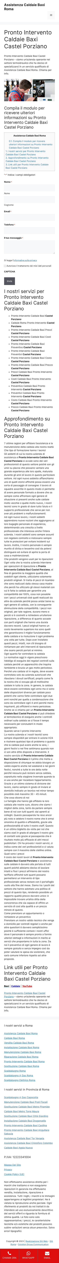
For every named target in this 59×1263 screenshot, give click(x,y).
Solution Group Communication (33, 1244)
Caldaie (15, 986)
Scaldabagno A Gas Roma (18, 1075)
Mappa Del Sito (12, 1165)
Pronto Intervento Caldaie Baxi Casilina (25, 1125)
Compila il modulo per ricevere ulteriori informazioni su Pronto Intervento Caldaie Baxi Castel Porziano (30, 144)
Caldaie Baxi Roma (14, 1038)
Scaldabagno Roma (15, 1070)
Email (7, 211)
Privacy (8, 1169)
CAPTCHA (9, 271)
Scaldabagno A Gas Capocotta (21, 1097)
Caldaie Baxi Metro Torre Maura (21, 1111)
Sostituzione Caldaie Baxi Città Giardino (26, 1116)
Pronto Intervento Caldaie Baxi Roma (24, 1061)
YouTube (27, 986)
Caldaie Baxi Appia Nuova (18, 1147)
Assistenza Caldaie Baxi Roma (21, 1033)
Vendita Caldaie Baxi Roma (19, 1042)
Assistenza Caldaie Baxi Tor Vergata (24, 1138)
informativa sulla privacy (25, 260)
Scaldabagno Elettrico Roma (19, 1080)
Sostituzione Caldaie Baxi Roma (21, 1066)
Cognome (9, 205)
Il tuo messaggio (13, 237)
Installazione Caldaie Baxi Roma (21, 1047)
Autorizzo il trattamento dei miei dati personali (29, 266)
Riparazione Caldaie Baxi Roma (21, 1056)
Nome (7, 193)
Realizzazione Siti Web (37, 1241)
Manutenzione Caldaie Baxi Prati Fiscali (25, 1102)
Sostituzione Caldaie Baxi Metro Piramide (27, 1106)
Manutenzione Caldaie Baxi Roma (22, 1052)
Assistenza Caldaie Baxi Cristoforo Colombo (28, 1143)
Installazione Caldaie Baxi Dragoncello (25, 1120)
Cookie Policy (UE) (14, 1174)
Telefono (9, 224)
